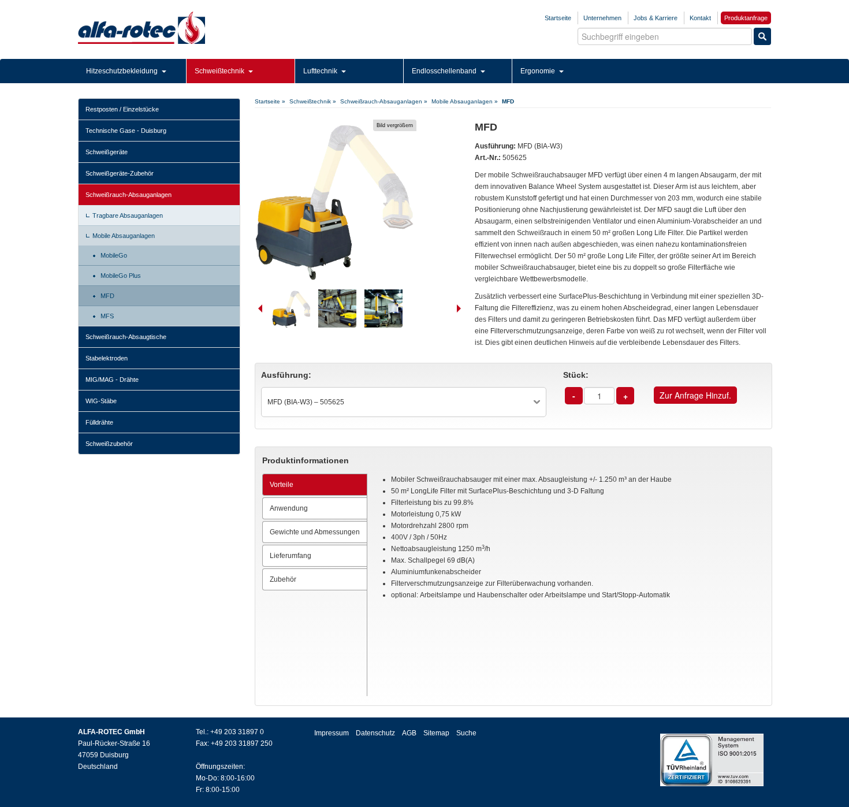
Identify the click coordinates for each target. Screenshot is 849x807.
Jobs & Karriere (655, 17)
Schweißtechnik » (312, 101)
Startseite (558, 17)
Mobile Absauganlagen (123, 235)
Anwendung (289, 508)
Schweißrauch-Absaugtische (125, 336)
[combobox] (403, 402)
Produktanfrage (746, 17)
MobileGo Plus (120, 275)
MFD (107, 295)
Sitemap (436, 733)
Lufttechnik (321, 71)
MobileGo (113, 255)
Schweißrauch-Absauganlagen (128, 194)
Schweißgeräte (106, 151)
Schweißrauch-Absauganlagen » (383, 101)
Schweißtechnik (220, 71)
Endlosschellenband (445, 71)
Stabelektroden (106, 358)
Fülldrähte (99, 422)
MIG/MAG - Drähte (112, 379)
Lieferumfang (290, 556)
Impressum (331, 733)
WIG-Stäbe (101, 400)
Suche (466, 733)
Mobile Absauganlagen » (464, 101)
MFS (107, 316)
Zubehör (283, 579)
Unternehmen (602, 17)
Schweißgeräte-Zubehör (119, 173)
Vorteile (281, 485)
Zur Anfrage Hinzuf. (695, 395)
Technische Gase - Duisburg (125, 130)
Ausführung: (286, 375)
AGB (409, 733)
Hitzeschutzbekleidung (122, 71)
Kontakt (700, 17)
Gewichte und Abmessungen (315, 532)
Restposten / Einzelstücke (122, 109)
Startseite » (270, 101)
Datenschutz (375, 733)
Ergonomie (538, 71)
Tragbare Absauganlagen (127, 215)
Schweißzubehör (109, 443)
